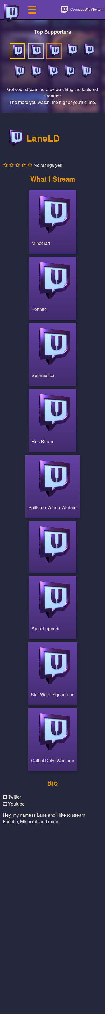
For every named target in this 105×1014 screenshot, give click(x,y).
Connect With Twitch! (86, 9)
